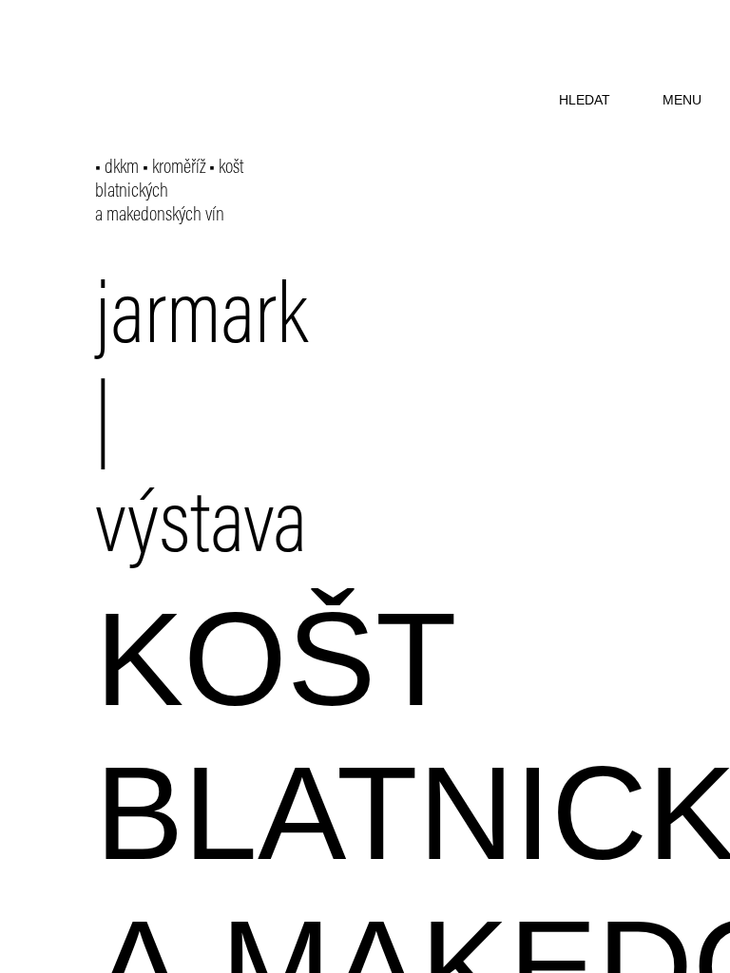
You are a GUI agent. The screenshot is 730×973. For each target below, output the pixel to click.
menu (682, 99)
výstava (201, 530)
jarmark (201, 321)
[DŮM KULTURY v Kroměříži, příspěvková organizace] (149, 55)
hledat (584, 99)
